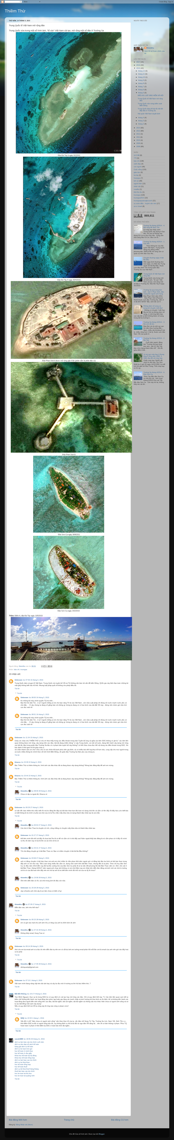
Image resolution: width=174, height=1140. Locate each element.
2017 (138, 62)
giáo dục (137, 172)
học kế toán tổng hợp (23, 1064)
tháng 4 (141, 117)
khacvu (18, 762)
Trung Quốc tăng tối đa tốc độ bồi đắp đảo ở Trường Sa (150, 109)
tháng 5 (141, 93)
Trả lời (17, 688)
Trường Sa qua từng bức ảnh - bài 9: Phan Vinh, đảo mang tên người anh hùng (153, 292)
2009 (138, 143)
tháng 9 (141, 80)
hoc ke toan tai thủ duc (23, 1073)
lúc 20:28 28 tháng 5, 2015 (39, 888)
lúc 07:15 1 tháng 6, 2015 (32, 980)
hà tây (136, 175)
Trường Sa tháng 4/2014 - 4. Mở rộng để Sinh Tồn (154, 226)
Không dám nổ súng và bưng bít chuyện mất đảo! (153, 307)
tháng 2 (141, 124)
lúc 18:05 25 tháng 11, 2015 (34, 1039)
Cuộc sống (138, 169)
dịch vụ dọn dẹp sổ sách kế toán (27, 1044)
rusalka (136, 189)
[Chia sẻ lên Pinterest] (51, 666)
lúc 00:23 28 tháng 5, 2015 (39, 919)
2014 (138, 128)
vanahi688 (19, 1039)
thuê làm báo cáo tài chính (25, 1071)
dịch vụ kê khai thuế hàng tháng (27, 1069)
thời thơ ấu (138, 192)
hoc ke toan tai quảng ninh (25, 1076)
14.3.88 (136, 155)
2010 (138, 140)
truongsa (23, 669)
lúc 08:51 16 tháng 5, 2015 (39, 714)
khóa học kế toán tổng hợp (25, 1058)
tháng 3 (141, 121)
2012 (138, 134)
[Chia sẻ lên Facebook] (49, 666)
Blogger (102, 1134)
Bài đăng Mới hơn (18, 1120)
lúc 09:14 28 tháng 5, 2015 (33, 946)
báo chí (17, 669)
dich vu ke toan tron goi (23, 1049)
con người (137, 167)
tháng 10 (141, 77)
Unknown (18, 680)
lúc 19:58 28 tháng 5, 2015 (41, 877)
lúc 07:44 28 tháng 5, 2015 (41, 930)
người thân (138, 183)
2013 (138, 131)
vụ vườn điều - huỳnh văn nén (145, 203)
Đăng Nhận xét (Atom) (24, 1125)
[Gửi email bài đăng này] (42, 666)
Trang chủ (69, 1120)
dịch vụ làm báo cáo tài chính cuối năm (29, 1042)
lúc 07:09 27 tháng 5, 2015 (35, 904)
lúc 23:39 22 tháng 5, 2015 (31, 762)
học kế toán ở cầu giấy (23, 1053)
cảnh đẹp (137, 164)
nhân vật (137, 186)
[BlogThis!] (44, 666)
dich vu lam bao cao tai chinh (25, 1060)
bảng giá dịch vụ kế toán (24, 1046)
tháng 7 (141, 86)
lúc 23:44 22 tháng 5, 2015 (31, 776)
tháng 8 (141, 83)
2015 (138, 68)
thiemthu (24, 791)
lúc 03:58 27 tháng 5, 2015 (39, 858)
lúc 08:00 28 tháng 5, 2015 (41, 791)
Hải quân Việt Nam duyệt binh (149, 114)
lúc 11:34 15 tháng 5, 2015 (33, 737)
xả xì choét (138, 206)
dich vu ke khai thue (22, 1062)
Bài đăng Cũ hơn (119, 1120)
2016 (138, 65)
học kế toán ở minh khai (24, 1051)
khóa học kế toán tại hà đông (25, 1055)
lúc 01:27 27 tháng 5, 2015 (39, 835)
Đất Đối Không (21, 994)
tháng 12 (141, 71)
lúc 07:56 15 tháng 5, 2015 (33, 680)
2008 (138, 146)
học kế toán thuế (21, 1067)
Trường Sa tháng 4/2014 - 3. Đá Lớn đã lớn (154, 323)
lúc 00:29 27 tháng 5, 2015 (33, 807)
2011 (138, 137)
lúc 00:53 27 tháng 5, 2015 (41, 825)
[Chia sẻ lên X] (47, 666)
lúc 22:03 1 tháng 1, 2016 (34, 1018)
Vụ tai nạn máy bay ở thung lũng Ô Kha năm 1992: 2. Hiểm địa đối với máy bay (153, 356)
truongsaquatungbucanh (143, 201)
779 (135, 158)
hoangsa (137, 178)
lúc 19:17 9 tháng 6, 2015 (36, 994)
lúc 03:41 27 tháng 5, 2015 (41, 848)
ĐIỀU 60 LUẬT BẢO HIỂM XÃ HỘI (150, 95)
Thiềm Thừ (15, 11)
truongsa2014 (139, 198)
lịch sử (136, 181)
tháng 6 (141, 90)
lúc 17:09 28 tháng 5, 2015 (41, 964)
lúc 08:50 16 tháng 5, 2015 (39, 697)
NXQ (22, 1018)
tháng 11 (141, 74)
